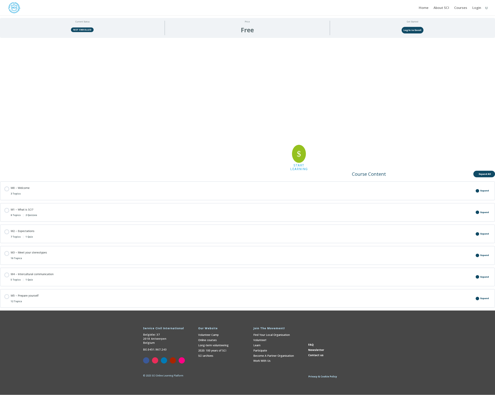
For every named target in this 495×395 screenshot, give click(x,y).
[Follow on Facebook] (146, 360)
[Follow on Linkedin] (164, 360)
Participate (260, 350)
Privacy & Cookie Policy (322, 376)
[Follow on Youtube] (173, 360)
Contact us (315, 355)
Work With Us (262, 361)
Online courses (207, 340)
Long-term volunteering (213, 345)
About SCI (441, 8)
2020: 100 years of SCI (212, 350)
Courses (460, 8)
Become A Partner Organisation (273, 355)
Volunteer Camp (208, 335)
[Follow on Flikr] (182, 360)
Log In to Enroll (412, 30)
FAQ (311, 344)
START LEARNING (299, 167)
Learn (256, 345)
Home (423, 8)
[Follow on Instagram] (155, 360)
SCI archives (205, 355)
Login (476, 8)
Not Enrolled (82, 29)
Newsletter (316, 350)
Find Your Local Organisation (271, 335)
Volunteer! (259, 340)
